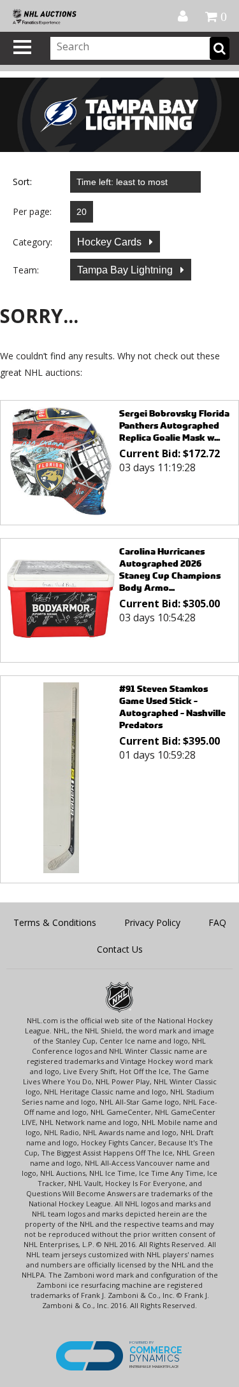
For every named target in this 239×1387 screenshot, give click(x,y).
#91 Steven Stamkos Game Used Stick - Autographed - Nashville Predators (172, 706)
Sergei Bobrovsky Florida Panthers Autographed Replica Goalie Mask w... (174, 425)
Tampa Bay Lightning (126, 270)
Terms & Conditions (54, 922)
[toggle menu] (22, 47)
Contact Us (120, 949)
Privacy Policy (152, 922)
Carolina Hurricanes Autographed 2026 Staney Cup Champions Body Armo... (170, 569)
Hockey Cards (110, 242)
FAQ (217, 922)
